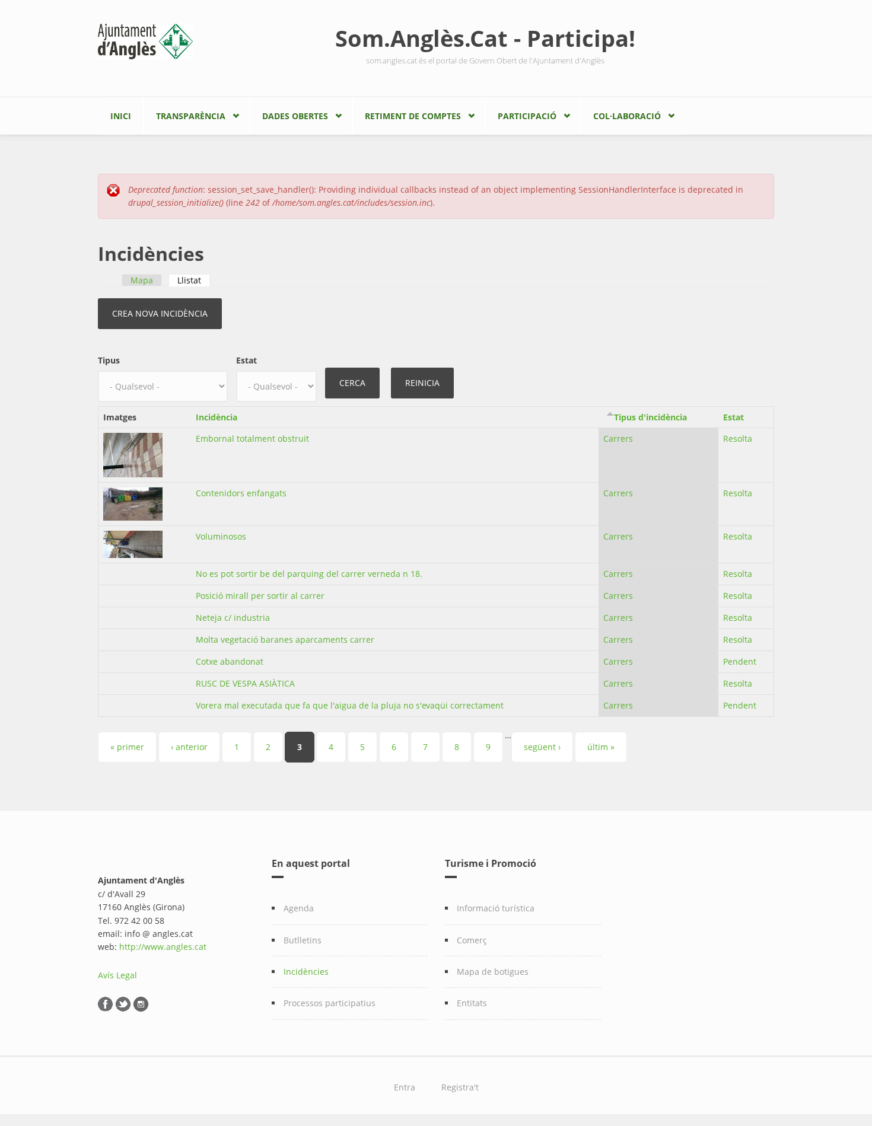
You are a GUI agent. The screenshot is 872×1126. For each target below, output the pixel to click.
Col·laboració (627, 116)
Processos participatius (329, 1003)
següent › (542, 746)
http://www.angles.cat (162, 946)
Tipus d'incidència (650, 417)
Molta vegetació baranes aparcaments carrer (285, 639)
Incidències (306, 971)
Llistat (193, 280)
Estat (246, 360)
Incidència (216, 417)
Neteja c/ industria (233, 617)
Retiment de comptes (413, 116)
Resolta (737, 438)
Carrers (618, 438)
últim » (601, 746)
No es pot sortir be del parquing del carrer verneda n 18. (309, 573)
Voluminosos (221, 536)
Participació (527, 116)
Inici (120, 116)
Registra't (460, 1087)
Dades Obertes (295, 116)
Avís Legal (117, 975)
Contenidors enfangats (241, 493)
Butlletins (303, 940)
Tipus (109, 360)
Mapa (142, 280)
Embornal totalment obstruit (252, 438)
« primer (127, 746)
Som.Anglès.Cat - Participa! (485, 38)
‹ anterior (189, 746)
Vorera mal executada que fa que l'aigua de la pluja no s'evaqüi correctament (350, 705)
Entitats (472, 1003)
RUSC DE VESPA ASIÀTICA (245, 683)
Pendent (739, 661)
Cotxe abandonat (229, 661)
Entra (404, 1087)
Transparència (190, 116)
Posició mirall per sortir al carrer (260, 595)
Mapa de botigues (493, 971)
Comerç (472, 940)
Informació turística (495, 908)
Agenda (299, 908)
